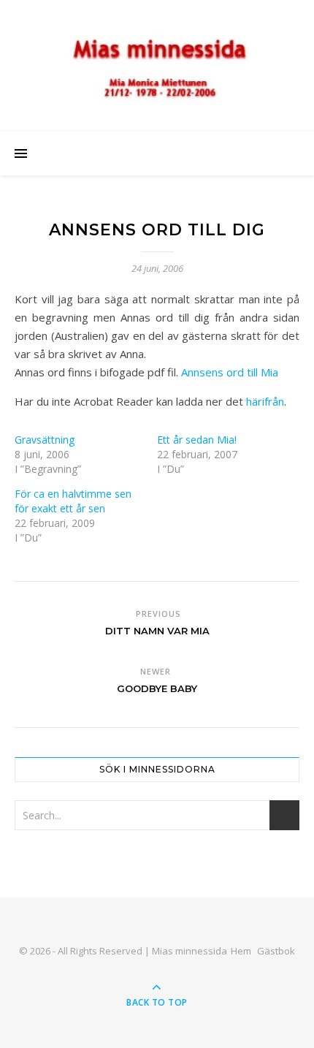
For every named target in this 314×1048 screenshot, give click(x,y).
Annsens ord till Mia (229, 372)
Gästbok (276, 950)
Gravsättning (44, 440)
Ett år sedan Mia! (197, 440)
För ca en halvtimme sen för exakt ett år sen (73, 501)
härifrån (265, 401)
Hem (241, 950)
